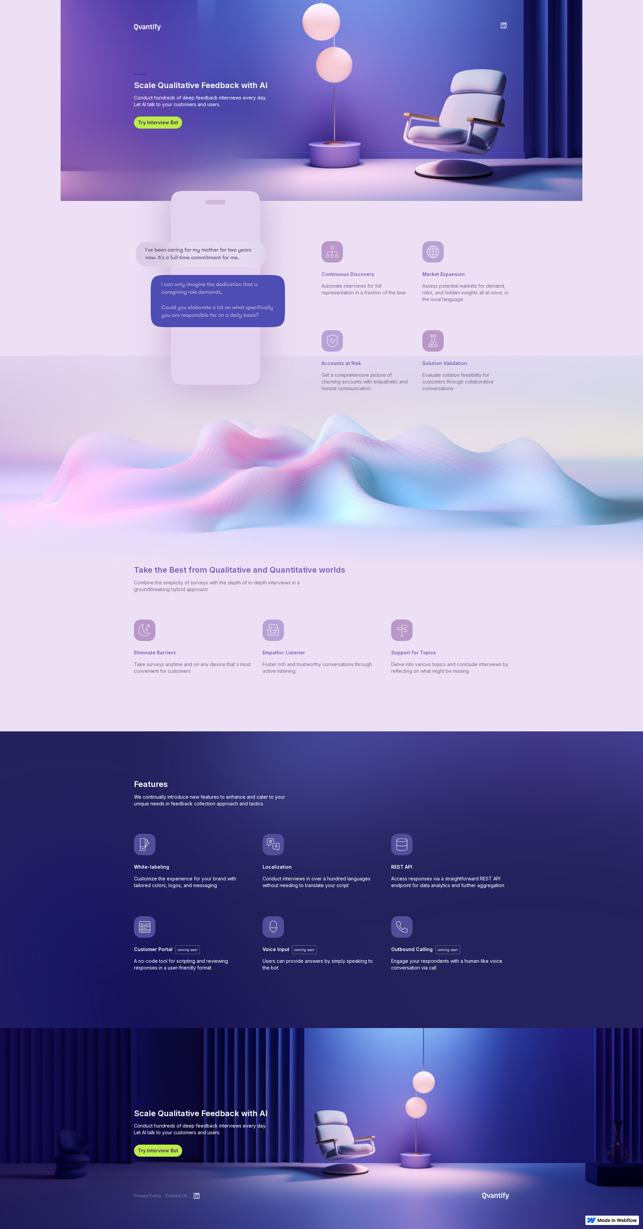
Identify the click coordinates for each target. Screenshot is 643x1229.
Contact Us (176, 1195)
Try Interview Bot (158, 122)
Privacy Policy (147, 1195)
